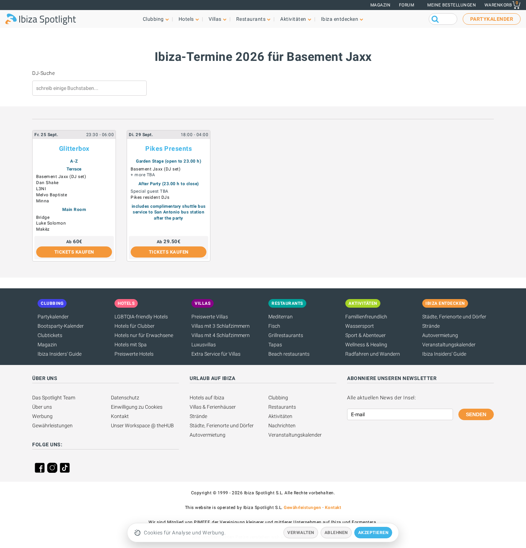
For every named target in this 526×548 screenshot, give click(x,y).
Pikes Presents (168, 148)
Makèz (43, 229)
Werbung (42, 416)
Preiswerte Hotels (134, 354)
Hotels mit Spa (131, 344)
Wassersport (359, 326)
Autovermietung (440, 335)
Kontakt (120, 416)
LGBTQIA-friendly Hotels (141, 316)
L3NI (41, 188)
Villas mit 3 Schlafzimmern (220, 326)
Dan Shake (47, 182)
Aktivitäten (280, 416)
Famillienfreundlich (366, 316)
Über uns (42, 407)
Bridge (42, 217)
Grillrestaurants (285, 335)
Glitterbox (74, 148)
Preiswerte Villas (209, 316)
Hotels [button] (186, 19)
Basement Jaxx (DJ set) (61, 176)
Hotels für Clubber (135, 326)
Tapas (275, 344)
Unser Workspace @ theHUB (142, 425)
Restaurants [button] (251, 19)
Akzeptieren (373, 532)
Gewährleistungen (52, 425)
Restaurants (282, 407)
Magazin (380, 5)
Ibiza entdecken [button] (340, 19)
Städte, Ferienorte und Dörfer (454, 316)
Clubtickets (50, 335)
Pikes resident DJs (150, 197)
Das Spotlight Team (53, 397)
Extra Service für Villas (215, 354)
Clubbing (278, 397)
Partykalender (53, 316)
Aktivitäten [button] (293, 19)
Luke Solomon (51, 223)
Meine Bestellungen (451, 5)
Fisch (274, 326)
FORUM (406, 5)
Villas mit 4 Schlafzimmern (220, 335)
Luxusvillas (203, 344)
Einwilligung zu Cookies (136, 407)
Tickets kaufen (74, 252)
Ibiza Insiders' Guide (60, 354)
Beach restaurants (289, 354)
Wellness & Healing (366, 344)
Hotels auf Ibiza (207, 397)
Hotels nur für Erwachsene (144, 335)
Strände (431, 326)
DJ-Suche (43, 73)
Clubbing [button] (153, 19)
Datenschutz (125, 397)
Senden (476, 414)
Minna (42, 200)
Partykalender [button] (491, 19)
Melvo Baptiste (51, 194)
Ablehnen (336, 532)
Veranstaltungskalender (449, 344)
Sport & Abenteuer (365, 335)
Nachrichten (282, 425)
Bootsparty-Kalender (61, 326)
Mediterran (280, 316)
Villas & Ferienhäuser (213, 407)
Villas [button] (215, 19)
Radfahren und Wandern (372, 354)
